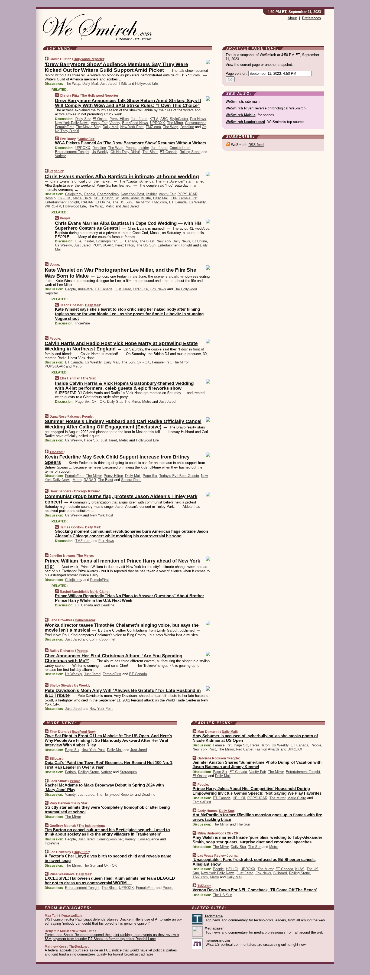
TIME (123, 84)
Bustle (146, 198)
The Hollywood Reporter (99, 95)
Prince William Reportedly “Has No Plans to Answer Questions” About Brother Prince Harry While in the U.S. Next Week (129, 598)
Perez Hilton (119, 119)
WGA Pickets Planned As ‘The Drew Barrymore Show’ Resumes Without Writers (130, 143)
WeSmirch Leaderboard (245, 122)
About (292, 18)
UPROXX (157, 123)
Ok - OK (64, 198)
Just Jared (108, 84)
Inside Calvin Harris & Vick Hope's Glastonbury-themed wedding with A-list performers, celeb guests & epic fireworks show (124, 386)
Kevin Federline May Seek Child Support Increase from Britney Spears (117, 459)
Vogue (54, 264)
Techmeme (214, 916)
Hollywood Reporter (89, 59)
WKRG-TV (53, 206)
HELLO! (239, 798)
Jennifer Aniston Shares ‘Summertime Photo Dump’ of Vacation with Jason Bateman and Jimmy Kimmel (257, 764)
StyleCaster (179, 119)
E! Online (100, 119)
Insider (143, 148)
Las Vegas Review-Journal (217, 855)
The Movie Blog (88, 127)
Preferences (311, 18)
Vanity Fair (99, 123)
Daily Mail (90, 84)
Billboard (56, 758)
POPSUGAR (187, 194)
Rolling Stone (190, 152)
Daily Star (82, 119)
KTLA (154, 119)
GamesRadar (85, 620)
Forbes (70, 772)
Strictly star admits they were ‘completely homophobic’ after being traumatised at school (107, 809)
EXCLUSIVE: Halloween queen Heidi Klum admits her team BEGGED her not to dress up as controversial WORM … (110, 880)
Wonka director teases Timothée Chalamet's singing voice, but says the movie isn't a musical (122, 628)
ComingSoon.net (102, 639)
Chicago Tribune (86, 491)
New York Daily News (72, 123)
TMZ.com (153, 127)
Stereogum (128, 772)
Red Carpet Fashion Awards (258, 749)
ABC (164, 119)
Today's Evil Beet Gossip (179, 476)
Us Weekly (100, 152)
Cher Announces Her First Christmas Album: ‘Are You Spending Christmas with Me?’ (113, 658)
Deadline (187, 127)
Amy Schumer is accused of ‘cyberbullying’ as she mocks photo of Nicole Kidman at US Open (255, 738)
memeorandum (217, 940)
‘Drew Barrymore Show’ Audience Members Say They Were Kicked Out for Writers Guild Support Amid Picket (116, 67)
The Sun (128, 362)
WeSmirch (234, 101)
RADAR (87, 202)
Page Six (56, 171)
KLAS (299, 869)
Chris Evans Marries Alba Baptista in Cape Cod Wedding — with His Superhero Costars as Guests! (128, 226)
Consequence (195, 123)
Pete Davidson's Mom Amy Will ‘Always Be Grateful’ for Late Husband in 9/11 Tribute (123, 693)
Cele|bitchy (73, 194)
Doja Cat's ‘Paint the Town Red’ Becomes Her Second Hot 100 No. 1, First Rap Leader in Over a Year (109, 764)
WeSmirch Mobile (240, 115)
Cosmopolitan (108, 194)
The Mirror (175, 123)
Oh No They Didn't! (125, 152)
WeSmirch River (239, 108)
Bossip (50, 198)
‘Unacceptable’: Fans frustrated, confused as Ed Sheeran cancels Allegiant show (254, 861)
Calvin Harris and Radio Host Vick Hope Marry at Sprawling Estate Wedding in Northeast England (121, 346)
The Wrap (72, 84)
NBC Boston (103, 198)
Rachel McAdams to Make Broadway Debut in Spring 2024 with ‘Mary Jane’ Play (104, 787)
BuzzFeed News (135, 123)
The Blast (150, 152)
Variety (114, 123)
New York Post (132, 127)
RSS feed (256, 145)
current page (250, 65)
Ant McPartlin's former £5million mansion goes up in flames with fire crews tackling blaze (257, 817)
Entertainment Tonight (72, 152)
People (130, 148)
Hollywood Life (146, 84)
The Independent (91, 825)
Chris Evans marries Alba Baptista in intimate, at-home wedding (122, 176)
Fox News (198, 119)
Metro (109, 206)
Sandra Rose (131, 480)
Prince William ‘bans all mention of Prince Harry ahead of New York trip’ (122, 563)
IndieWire (85, 289)
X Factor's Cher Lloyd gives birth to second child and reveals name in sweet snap (108, 858)
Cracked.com (180, 148)
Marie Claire (82, 198)
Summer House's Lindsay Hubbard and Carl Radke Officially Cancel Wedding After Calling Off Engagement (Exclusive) (123, 424)
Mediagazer (214, 928)
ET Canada (168, 152)
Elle (174, 198)
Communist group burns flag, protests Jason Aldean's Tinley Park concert (121, 499)
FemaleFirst (64, 127)
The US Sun (122, 202)
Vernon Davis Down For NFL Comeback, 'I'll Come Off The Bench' (255, 890)
